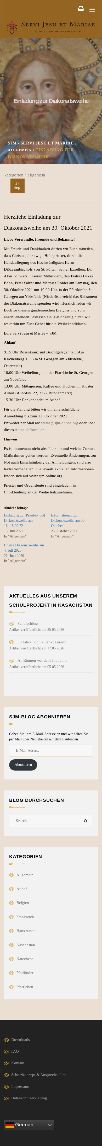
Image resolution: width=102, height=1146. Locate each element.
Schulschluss (28, 623)
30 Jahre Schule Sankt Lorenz (42, 642)
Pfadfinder (24, 973)
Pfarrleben (24, 987)
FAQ (15, 1051)
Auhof (21, 889)
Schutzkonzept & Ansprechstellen (38, 1075)
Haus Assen (26, 931)
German (23, 1124)
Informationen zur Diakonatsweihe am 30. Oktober (68, 520)
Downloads (20, 1039)
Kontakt (17, 1063)
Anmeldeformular (29, 430)
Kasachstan (25, 945)
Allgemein (36, 175)
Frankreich (25, 917)
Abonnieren (23, 765)
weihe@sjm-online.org (59, 423)
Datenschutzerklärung (29, 1098)
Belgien (22, 903)
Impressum (20, 1086)
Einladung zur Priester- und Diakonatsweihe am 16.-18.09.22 (24, 520)
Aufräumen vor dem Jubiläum (42, 660)
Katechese (24, 959)
